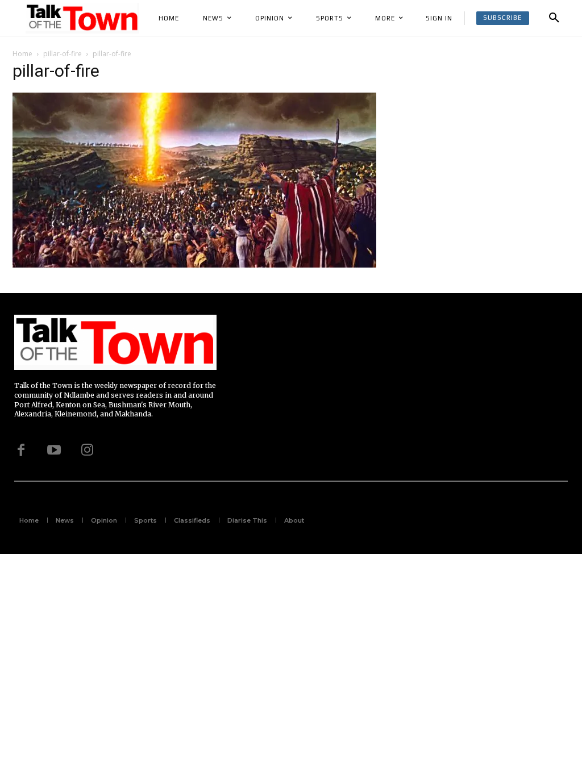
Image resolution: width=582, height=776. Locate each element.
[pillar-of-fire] (194, 265)
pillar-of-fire (62, 54)
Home (22, 54)
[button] (554, 18)
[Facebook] (21, 450)
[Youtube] (54, 450)
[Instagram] (87, 450)
